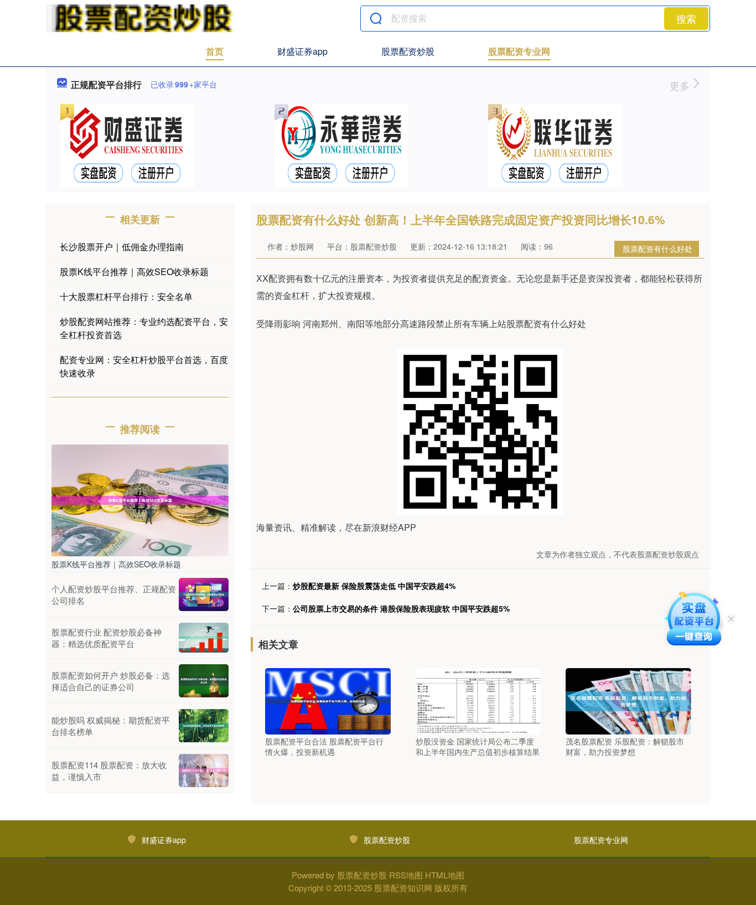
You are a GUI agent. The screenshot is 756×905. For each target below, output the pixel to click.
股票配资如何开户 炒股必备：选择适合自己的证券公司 (110, 680)
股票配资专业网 (519, 51)
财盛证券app (302, 51)
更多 (681, 85)
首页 (215, 51)
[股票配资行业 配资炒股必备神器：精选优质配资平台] (204, 638)
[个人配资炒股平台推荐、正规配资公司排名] (204, 594)
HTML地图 (444, 875)
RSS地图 (406, 875)
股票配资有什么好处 (657, 248)
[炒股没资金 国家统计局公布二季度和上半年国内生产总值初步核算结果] (478, 700)
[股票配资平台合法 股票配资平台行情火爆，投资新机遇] (328, 700)
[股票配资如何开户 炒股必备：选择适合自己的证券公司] (204, 680)
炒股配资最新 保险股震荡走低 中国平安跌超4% (374, 585)
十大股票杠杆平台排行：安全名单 (126, 296)
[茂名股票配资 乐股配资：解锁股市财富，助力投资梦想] (628, 700)
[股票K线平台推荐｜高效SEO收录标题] (140, 499)
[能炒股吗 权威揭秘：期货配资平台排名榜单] (204, 725)
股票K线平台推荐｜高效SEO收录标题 (134, 271)
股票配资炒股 (407, 51)
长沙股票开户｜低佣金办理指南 (122, 246)
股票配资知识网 (403, 887)
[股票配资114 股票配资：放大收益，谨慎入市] (204, 770)
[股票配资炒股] (141, 18)
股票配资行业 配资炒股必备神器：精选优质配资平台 (106, 637)
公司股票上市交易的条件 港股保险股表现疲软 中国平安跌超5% (401, 608)
